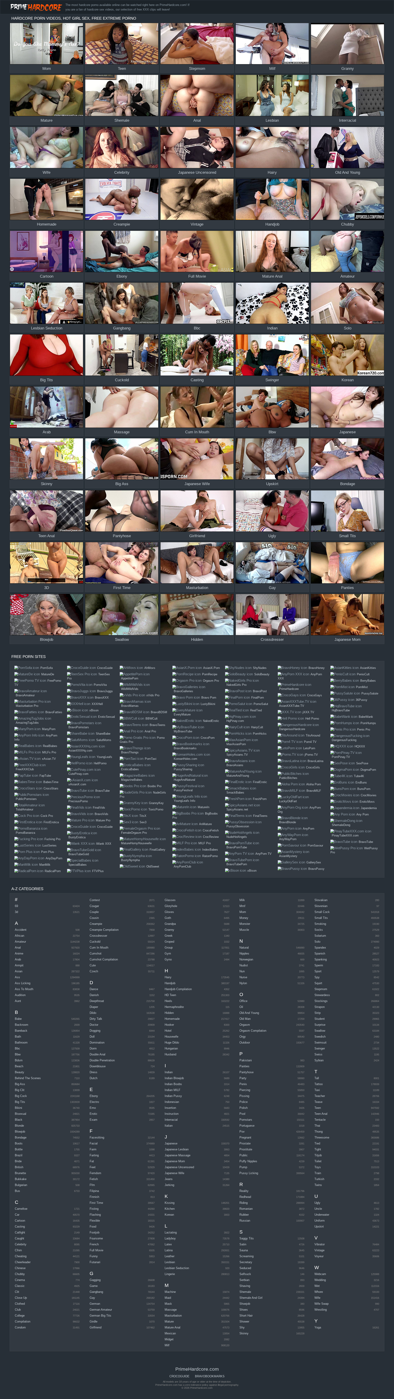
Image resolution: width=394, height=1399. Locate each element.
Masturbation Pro (27, 705)
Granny (169, 929)
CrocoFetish (211, 830)
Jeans (169, 1179)
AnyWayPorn (287, 839)
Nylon (243, 983)
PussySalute (369, 693)
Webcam (320, 1274)
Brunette (20, 1173)
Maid (168, 1297)
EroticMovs (367, 801)
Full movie (96, 1250)
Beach (19, 1066)
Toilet (317, 1161)
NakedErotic (211, 721)
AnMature (205, 824)
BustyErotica (77, 837)
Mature (169, 1321)
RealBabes (50, 746)
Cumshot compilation (104, 959)
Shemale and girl (250, 1297)
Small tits (321, 918)
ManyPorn (48, 729)
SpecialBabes (77, 864)
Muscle (244, 929)
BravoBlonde (287, 822)
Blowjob (20, 1131)
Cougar (94, 906)
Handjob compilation (178, 989)
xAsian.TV (49, 758)
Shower (244, 1321)
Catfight (20, 1232)
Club (18, 1309)
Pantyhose (246, 1072)
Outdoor (244, 1042)
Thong (318, 1131)
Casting (20, 1226)
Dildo (93, 1013)
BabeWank (366, 716)
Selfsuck (245, 1274)
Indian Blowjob (174, 1078)
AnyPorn (308, 828)
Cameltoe (21, 1208)
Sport (317, 971)
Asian (18, 971)
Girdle (93, 1321)
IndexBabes (210, 849)
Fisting (94, 1208)
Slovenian (320, 906)
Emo (93, 1108)
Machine (170, 1292)
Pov (242, 1131)
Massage (171, 1309)
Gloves (169, 912)
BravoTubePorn (236, 864)
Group (169, 947)
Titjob (318, 1155)
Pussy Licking (248, 1173)
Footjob (94, 1232)
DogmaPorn (368, 769)
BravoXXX (102, 697)
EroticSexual (106, 716)
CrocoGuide (105, 668)
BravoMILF (313, 790)
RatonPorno (210, 856)
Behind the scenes (28, 1078)
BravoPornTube (236, 847)
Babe (18, 1018)
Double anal (97, 1054)
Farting (94, 1155)
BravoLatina (315, 761)
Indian (169, 1072)
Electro (94, 1102)
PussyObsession (237, 826)
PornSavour (315, 845)
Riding (243, 1202)
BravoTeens (157, 725)
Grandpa (170, 924)
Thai (317, 1125)
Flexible (95, 1220)
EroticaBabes (130, 769)
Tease (318, 1102)
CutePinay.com (78, 774)
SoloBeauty (262, 674)
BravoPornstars (78, 727)
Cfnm (18, 1250)
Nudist (243, 965)
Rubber (244, 1214)
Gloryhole (171, 906)
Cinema (20, 1280)
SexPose (362, 763)
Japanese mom (175, 1161)
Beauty (19, 1072)
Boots (19, 1143)
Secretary (245, 1262)
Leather (169, 1256)
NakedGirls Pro (236, 684)
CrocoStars (51, 788)
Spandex (320, 947)
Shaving (244, 1286)
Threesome (321, 1137)
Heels (168, 1001)
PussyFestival (183, 790)
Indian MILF (172, 1090)
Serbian (244, 1280)
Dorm (93, 1048)
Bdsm (19, 1060)
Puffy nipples (248, 1161)
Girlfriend (95, 1327)
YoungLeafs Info (184, 800)
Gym (168, 953)
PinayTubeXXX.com (345, 835)
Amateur (20, 941)
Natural (244, 947)
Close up (21, 1297)
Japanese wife (174, 1173)
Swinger (319, 1048)
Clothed (20, 1303)
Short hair (246, 1315)
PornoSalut (261, 704)
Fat (92, 1161)
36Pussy (361, 700)
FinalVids (99, 807)
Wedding (320, 1280)
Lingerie (170, 1274)
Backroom (21, 1024)
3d (16, 912)
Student (319, 1018)
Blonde (19, 1125)
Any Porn (362, 814)
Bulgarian (21, 1185)
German (95, 1303)
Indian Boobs (173, 1084)
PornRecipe (209, 674)
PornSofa (46, 668)
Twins (318, 1185)
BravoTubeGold (78, 854)
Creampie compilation (104, 929)
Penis (243, 1084)
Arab (18, 959)
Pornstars (245, 1119)
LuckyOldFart (288, 801)
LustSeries (49, 845)
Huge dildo (172, 1042)
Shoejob (244, 1303)
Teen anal (320, 1113)
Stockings (321, 1001)
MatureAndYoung (237, 775)
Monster (244, 924)
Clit (17, 1292)
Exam (93, 1119)
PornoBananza (25, 832)
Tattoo (318, 1084)
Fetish (94, 1179)
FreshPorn (260, 799)
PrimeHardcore (289, 689)
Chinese (20, 1268)
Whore (318, 1292)
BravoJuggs (105, 691)
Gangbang (96, 1292)
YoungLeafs (104, 757)
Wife (317, 1297)
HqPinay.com (235, 721)
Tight (317, 1149)
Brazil (18, 1155)
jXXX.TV (308, 712)
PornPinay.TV (341, 757)
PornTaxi (150, 758)
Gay (92, 1297)
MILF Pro (204, 843)
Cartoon (20, 1220)
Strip (317, 1013)
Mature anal (172, 1327)
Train (317, 1173)
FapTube (45, 775)
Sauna (243, 1250)
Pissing (244, 1096)
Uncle (318, 1208)
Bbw (18, 1054)
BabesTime (50, 782)
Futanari (95, 1262)
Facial (94, 1143)
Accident (20, 929)
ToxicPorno (155, 809)
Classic (20, 1286)
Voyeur (319, 1256)
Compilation (22, 1321)
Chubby (20, 1274)
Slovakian (320, 900)
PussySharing (183, 769)
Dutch (93, 1078)
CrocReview (211, 837)
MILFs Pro (49, 752)
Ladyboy (170, 1238)
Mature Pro (103, 820)
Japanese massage (177, 1155)
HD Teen (170, 995)
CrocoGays (314, 695)
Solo (317, 941)
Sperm (318, 965)
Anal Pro (150, 731)
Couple (94, 912)
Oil (241, 1007)
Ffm (92, 1185)
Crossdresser (98, 935)
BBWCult (151, 718)
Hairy (168, 977)
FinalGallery (157, 849)
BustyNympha (130, 860)
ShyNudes (260, 668)
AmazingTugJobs (27, 722)
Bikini (18, 1108)
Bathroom (21, 1042)
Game (94, 1286)
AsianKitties (368, 668)
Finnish (94, 1197)
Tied (317, 1143)
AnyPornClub (182, 866)
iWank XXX (103, 843)
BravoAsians (234, 765)
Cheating (20, 1256)
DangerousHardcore (292, 729)
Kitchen (170, 1208)
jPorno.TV (311, 754)
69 (16, 906)
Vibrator (319, 1244)
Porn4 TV (310, 742)
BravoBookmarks (185, 748)
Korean (169, 1214)
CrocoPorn (208, 737)
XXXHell (97, 704)
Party (242, 1078)
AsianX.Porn (211, 668)
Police (243, 1102)
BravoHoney (316, 668)
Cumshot (95, 953)
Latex (168, 1244)
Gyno (168, 959)
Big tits (20, 1102)
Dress (93, 1072)
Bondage (20, 1137)
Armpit (19, 965)
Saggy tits (246, 1238)
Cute (93, 965)
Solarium (320, 935)
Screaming (246, 1256)
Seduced (245, 1268)
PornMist (362, 687)
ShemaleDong (341, 825)
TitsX (142, 816)
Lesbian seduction (177, 1268)
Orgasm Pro (211, 680)
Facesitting (97, 1137)
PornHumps (368, 723)
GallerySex (313, 862)
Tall (316, 1078)
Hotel (168, 1030)
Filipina (94, 1191)
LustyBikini (208, 704)
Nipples (244, 953)
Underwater (321, 1214)
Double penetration (102, 1060)
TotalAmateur (24, 809)
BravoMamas (130, 705)
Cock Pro (47, 816)
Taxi (317, 1090)
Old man (245, 1018)
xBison (93, 710)
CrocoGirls (313, 767)
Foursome (96, 1238)
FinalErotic (260, 782)
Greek (169, 935)
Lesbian (170, 1262)
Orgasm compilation (252, 1030)
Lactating (171, 1232)
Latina (169, 1250)
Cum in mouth (99, 947)
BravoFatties (53, 712)
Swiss (318, 1054)
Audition (20, 995)
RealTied (256, 710)
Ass (17, 977)
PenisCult (363, 674)
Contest (95, 900)
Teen (317, 1108)
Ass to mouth (24, 989)
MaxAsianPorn (236, 744)
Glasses (170, 900)
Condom (20, 1327)
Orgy (242, 1036)
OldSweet (152, 866)
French (94, 1244)
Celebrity (20, 1244)
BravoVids (101, 814)
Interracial (171, 1119)
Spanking (320, 959)
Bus (17, 1191)
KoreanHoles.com (185, 758)
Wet (317, 1286)
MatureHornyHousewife (136, 843)
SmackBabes (235, 792)
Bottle (19, 1149)
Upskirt (319, 1226)
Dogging (95, 1030)
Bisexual (20, 1113)
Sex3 (143, 822)
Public (243, 1155)
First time (96, 1202)
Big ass (20, 1084)
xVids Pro (152, 695)
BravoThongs (130, 752)
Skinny (244, 1333)
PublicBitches (288, 778)
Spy (317, 977)
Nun (242, 971)
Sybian (319, 1060)
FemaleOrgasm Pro (134, 832)
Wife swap (321, 1303)
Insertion (170, 1108)
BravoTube (102, 790)
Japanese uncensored (179, 1167)
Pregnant (245, 1137)
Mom (242, 912)
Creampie (96, 924)
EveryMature (182, 714)
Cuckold (95, 941)
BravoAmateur (25, 695)
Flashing (95, 1214)
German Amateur (101, 1309)
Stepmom (320, 989)
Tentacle (320, 1119)
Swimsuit (320, 1042)
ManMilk (44, 864)
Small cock (322, 912)
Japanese (171, 1143)
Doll (92, 1036)
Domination (97, 1042)
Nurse (243, 977)
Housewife (171, 1036)
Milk (242, 900)
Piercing (244, 1090)
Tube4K (359, 776)
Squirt (318, 983)
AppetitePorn (129, 678)
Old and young (249, 1013)
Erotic (93, 1113)
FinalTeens (260, 816)
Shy (242, 1327)
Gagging (95, 1280)
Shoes (243, 1309)
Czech (94, 971)
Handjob (170, 983)
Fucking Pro (52, 839)
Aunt (18, 1001)
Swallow (319, 1030)
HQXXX (360, 746)
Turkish (319, 1179)
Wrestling (320, 1309)
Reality (244, 1191)
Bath (18, 1036)
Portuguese (246, 1125)
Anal (18, 947)
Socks (318, 929)
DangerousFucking (344, 740)
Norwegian (246, 959)
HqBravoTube (341, 710)
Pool (242, 1113)
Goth (168, 918)
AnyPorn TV (263, 853)
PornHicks (260, 733)
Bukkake (20, 1179)
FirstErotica (51, 822)
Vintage (319, 1250)
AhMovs (149, 668)
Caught (19, 1238)
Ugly (317, 1202)
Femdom (95, 1173)
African (19, 935)
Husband (170, 1054)
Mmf (242, 906)
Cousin (94, 918)
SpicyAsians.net (237, 809)
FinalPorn (257, 697)
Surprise (319, 1024)
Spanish (319, 953)
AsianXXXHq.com (80, 750)
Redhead (245, 1197)
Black (18, 1119)
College (20, 1315)
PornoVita (100, 684)
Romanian (246, 1208)
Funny (94, 1256)
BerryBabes (368, 680)
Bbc (17, 1048)
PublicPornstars (26, 799)
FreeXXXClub (25, 769)
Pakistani (245, 1060)
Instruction (172, 1113)
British (19, 1167)
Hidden (169, 1013)
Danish (94, 995)
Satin (242, 1244)
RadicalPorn (53, 871)
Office (243, 1001)
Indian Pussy (173, 1096)
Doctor (94, 1024)
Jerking (169, 1185)
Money (243, 918)
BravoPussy (316, 868)
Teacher (319, 1096)
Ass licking (22, 983)
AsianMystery (288, 856)
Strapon (319, 1007)
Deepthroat (97, 1001)
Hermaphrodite (174, 1007)
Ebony (94, 1096)
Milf (167, 1345)
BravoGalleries (183, 691)
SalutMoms (103, 740)
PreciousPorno (78, 801)
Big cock (21, 1096)
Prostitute (245, 1149)
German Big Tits (100, 1315)
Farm (93, 1149)
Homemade (172, 1018)
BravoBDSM (159, 712)
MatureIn (203, 807)
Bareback (21, 1030)
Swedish (320, 1036)
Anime (19, 953)
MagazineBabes (131, 779)
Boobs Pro (154, 786)
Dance (94, 989)
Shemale (245, 1292)
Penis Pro (363, 729)
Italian (169, 1125)
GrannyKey (156, 803)
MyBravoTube (183, 731)
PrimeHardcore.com (37, 7)
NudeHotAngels (236, 837)
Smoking (320, 924)
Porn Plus (47, 852)
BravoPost (260, 691)
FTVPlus (98, 871)
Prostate (245, 1143)
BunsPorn (363, 789)
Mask (168, 1303)
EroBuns (361, 782)
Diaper (94, 1007)
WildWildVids (129, 689)
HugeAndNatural (184, 779)
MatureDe (47, 674)
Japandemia (369, 808)
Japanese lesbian (177, 1149)
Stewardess (322, 995)
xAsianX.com (77, 784)
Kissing (169, 1202)
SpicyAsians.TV (237, 754)
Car (17, 1214)
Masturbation (173, 1315)
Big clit (19, 1090)
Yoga (317, 1327)
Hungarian (171, 1048)
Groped (169, 941)
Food (93, 1226)
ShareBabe (103, 733)
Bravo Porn (208, 697)
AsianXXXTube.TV (291, 705)
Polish (243, 1108)
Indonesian (172, 1102)
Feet (93, 1167)
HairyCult (257, 727)
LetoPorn (309, 748)
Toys (317, 1167)
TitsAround (313, 735)
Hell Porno (312, 718)
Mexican (170, 1333)
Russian (244, 1220)
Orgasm (244, 1024)
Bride (18, 1161)
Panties (244, 1066)
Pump (243, 1167)
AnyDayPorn (54, 858)
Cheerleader (23, 1262)
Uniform (319, 1220)
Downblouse (98, 1066)
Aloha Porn (313, 784)
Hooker (169, 1024)
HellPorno (100, 763)
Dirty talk (96, 1018)
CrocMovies (368, 795)
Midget (169, 1339)
